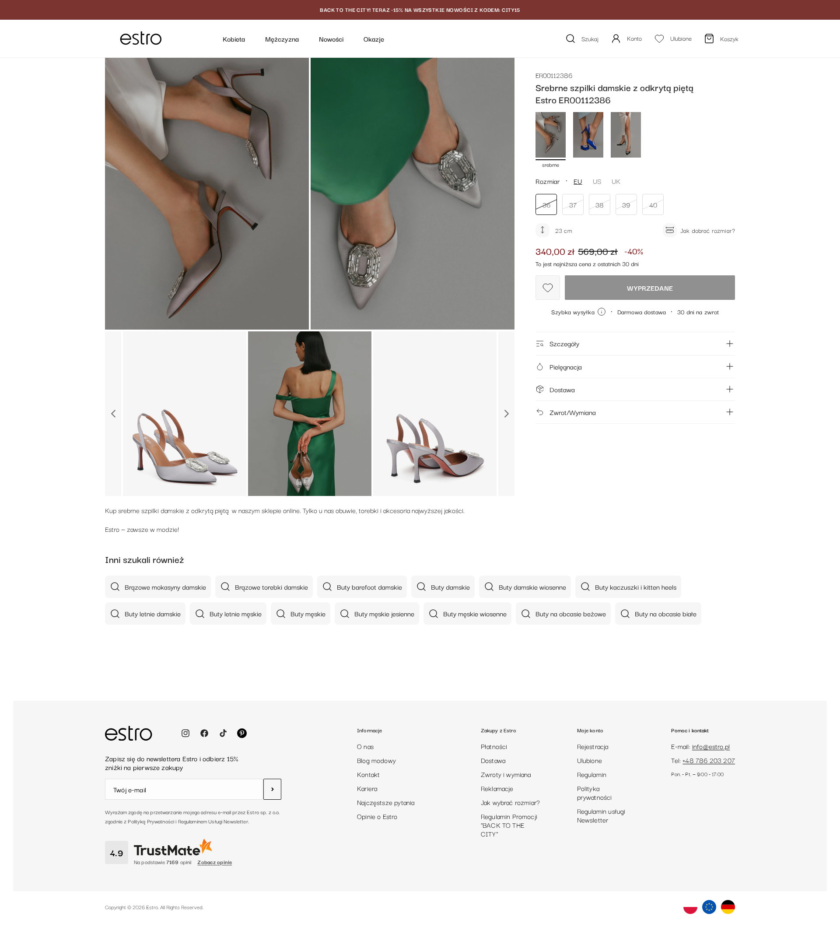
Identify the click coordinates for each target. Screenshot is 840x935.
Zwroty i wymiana (506, 774)
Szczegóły (564, 343)
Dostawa (562, 388)
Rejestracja (593, 746)
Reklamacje (497, 788)
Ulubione (589, 760)
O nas (365, 746)
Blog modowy (376, 760)
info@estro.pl (711, 746)
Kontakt (368, 774)
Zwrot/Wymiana (573, 412)
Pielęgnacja (566, 366)
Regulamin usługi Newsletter (601, 815)
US (597, 180)
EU (578, 180)
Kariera (367, 788)
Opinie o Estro (377, 816)
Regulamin (592, 774)
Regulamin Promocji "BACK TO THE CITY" (509, 825)
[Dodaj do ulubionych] (548, 287)
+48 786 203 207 (708, 760)
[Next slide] (506, 413)
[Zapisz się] (272, 789)
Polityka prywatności (594, 792)
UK (616, 180)
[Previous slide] (113, 413)
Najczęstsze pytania (385, 802)
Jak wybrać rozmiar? (510, 802)
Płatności (494, 746)
